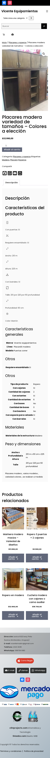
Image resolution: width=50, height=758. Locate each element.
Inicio (4, 42)
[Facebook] (4, 3)
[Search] (44, 26)
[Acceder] (12, 34)
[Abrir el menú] (47, 11)
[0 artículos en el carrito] (3, 34)
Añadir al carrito (12, 149)
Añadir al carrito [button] (13, 558)
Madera (5, 160)
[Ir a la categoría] (31, 18)
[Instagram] (10, 3)
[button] (43, 53)
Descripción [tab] (11, 182)
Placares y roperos (17, 42)
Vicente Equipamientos (19, 11)
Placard (13, 160)
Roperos (22, 160)
